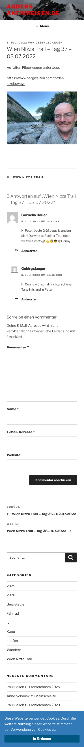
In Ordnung (42, 739)
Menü (44, 26)
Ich (9, 622)
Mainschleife (45, 696)
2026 (11, 595)
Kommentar (18, 347)
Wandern (14, 650)
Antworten (29, 251)
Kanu (11, 632)
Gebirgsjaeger (49, 42)
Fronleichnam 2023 (44, 705)
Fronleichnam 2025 (44, 687)
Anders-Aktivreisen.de (33, 10)
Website (13, 455)
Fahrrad (13, 614)
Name (13, 409)
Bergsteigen (16, 604)
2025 (11, 586)
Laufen (12, 641)
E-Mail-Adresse (21, 432)
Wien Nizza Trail (28, 177)
